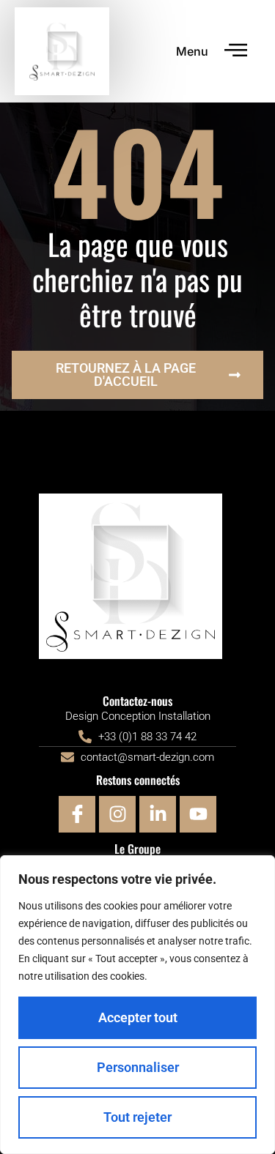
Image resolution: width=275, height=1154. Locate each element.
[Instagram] (117, 814)
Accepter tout (137, 1017)
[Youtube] (198, 814)
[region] (137, 1004)
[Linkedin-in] (157, 814)
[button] (236, 51)
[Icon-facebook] (77, 814)
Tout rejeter (137, 1117)
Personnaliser (138, 1067)
